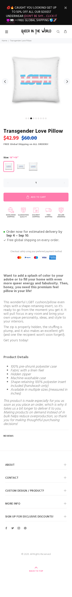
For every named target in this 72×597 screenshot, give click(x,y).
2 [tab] (29, 118)
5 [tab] (36, 118)
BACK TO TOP (36, 571)
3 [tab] (31, 118)
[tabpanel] (36, 79)
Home (4, 40)
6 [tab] (38, 118)
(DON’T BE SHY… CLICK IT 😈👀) (31, 18)
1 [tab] (26, 118)
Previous (5, 81)
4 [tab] (33, 118)
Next (67, 81)
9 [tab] (46, 118)
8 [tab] (43, 118)
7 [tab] (41, 118)
